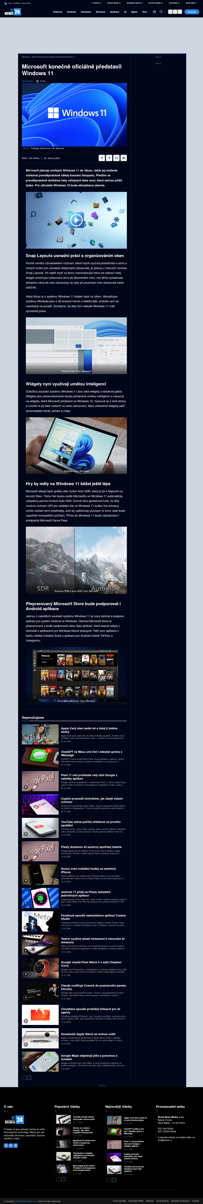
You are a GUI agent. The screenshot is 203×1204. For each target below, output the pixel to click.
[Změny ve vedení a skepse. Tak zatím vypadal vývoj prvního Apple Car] (63, 1131)
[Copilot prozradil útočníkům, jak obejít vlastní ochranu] (40, 804)
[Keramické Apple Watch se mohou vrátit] (40, 1038)
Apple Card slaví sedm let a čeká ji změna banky (89, 730)
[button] (161, 11)
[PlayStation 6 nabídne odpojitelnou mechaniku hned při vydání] (63, 1156)
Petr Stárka (34, 158)
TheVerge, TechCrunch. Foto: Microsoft (47, 148)
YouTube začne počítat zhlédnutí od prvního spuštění (91, 823)
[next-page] (29, 1078)
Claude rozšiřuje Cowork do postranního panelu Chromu (93, 987)
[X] (180, 12)
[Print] (124, 158)
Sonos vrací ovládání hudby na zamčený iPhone (88, 870)
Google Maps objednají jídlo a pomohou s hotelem (89, 1057)
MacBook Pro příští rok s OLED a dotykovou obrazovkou (84, 1142)
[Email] (116, 158)
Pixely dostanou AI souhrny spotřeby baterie (91, 847)
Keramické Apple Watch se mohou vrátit (88, 1034)
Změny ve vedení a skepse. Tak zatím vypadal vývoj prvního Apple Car (83, 1131)
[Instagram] (175, 12)
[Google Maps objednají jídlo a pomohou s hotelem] (40, 1062)
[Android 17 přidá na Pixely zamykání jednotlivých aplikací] (40, 898)
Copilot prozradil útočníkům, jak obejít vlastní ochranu (92, 800)
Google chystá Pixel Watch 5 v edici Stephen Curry (91, 964)
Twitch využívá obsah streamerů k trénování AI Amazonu (92, 940)
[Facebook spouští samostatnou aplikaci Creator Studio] (40, 921)
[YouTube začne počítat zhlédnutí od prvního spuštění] (40, 828)
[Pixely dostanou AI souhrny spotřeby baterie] (40, 851)
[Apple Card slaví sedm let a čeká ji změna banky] (40, 734)
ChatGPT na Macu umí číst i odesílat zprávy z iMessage (91, 753)
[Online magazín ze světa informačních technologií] (8, 12)
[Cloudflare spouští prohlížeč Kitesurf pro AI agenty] (40, 1015)
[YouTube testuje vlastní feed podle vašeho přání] (63, 1119)
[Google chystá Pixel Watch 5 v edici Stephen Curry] (40, 968)
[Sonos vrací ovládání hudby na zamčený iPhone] (40, 874)
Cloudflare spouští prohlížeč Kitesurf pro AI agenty (90, 1010)
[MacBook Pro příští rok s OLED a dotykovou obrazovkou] (63, 1143)
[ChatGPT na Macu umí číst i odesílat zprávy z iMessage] (40, 758)
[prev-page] (24, 1078)
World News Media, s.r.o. (26, 1201)
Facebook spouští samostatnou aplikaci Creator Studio (93, 917)
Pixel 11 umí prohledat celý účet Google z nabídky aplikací (89, 777)
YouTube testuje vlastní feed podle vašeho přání (84, 1117)
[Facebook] (170, 12)
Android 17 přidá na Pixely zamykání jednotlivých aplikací (86, 893)
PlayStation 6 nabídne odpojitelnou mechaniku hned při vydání (84, 1155)
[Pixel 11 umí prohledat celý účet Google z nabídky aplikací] (40, 781)
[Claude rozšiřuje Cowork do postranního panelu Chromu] (40, 992)
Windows (26, 56)
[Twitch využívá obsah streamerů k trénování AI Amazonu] (40, 945)
